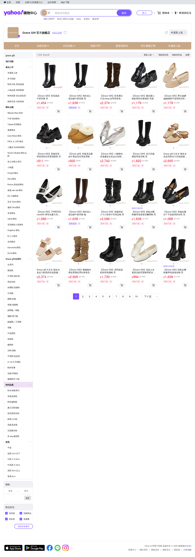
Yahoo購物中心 (20, 12)
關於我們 (144, 549)
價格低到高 (163, 54)
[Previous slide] (37, 75)
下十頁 (147, 296)
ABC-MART (49, 19)
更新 (189, 545)
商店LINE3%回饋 (65, 19)
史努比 (86, 19)
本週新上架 (177, 32)
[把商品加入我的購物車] (58, 111)
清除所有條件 (24, 526)
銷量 (188, 54)
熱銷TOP (96, 45)
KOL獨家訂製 (148, 45)
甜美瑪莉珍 (122, 45)
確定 (28, 497)
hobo (78, 19)
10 (136, 296)
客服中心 (132, 549)
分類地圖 (187, 549)
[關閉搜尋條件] (49, 13)
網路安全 (166, 549)
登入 (144, 12)
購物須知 (155, 549)
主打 (16, 45)
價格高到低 (177, 54)
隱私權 (177, 549)
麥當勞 (95, 19)
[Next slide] (61, 75)
